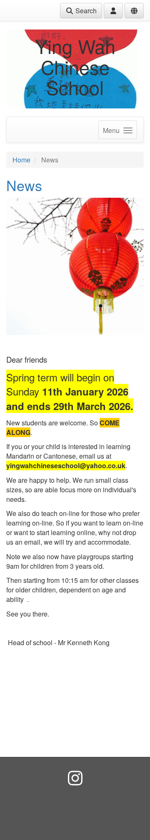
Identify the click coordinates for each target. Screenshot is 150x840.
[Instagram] (75, 777)
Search (85, 10)
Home (21, 160)
